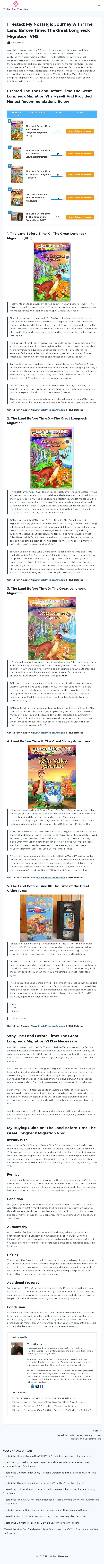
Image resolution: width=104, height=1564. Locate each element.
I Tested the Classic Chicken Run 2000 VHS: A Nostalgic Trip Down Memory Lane (47, 1456)
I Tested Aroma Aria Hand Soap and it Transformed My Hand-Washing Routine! (46, 1510)
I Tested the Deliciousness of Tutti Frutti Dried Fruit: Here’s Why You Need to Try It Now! (51, 1410)
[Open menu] (98, 5)
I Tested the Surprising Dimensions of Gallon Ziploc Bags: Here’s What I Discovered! (49, 1402)
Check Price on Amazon (80, 131)
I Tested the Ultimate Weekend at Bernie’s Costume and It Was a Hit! (41, 1523)
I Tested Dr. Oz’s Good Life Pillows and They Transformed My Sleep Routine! (44, 1516)
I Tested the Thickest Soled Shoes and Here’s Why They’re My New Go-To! (43, 1483)
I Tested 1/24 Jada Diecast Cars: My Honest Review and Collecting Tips (43, 1398)
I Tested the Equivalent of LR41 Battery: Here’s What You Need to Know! (44, 1406)
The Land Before (24, 418)
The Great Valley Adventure (67, 741)
